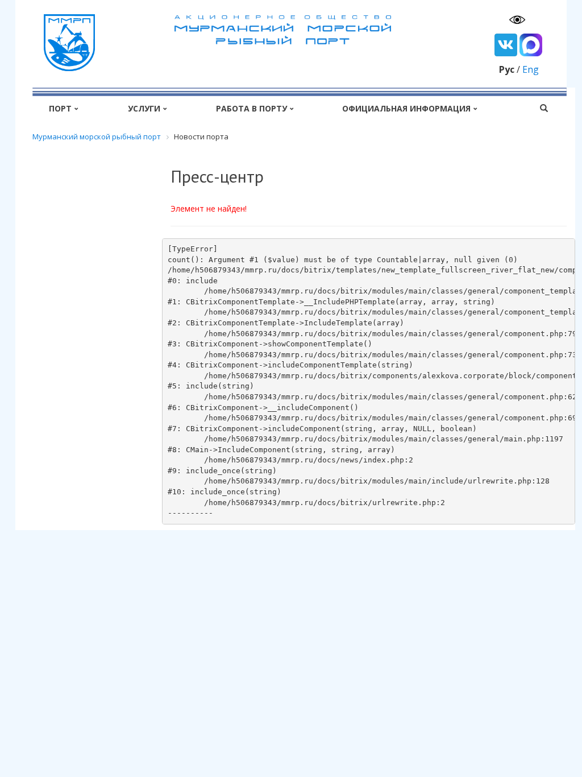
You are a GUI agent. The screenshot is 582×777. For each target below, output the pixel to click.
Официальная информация (406, 108)
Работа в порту (251, 108)
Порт (60, 108)
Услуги (144, 108)
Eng (530, 69)
